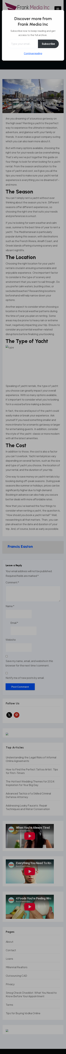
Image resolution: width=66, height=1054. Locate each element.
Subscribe (48, 43)
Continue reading (33, 53)
